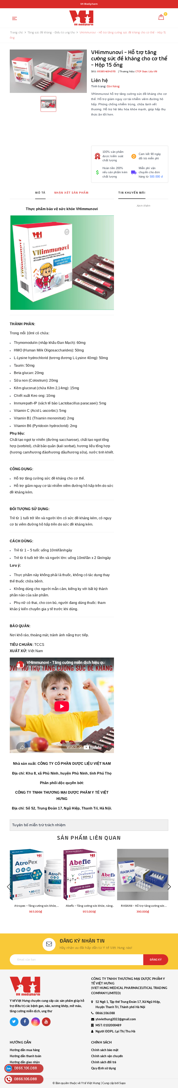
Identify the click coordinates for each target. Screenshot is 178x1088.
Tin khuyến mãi (131, 192)
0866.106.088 (105, 1013)
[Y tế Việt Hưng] (81, 18)
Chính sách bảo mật (105, 1050)
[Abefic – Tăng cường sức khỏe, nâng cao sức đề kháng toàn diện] (89, 874)
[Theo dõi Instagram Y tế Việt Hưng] (35, 1021)
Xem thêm (143, 205)
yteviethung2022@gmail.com (116, 1019)
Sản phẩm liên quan (89, 838)
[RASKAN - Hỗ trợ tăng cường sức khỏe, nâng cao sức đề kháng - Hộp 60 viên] (142, 874)
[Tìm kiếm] (151, 18)
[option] (48, 71)
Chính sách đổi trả (103, 1062)
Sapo (122, 1083)
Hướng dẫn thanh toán (25, 1056)
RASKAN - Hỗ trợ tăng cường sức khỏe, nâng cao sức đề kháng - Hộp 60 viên (143, 906)
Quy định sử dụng (103, 1068)
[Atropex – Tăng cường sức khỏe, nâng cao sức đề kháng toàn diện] (35, 874)
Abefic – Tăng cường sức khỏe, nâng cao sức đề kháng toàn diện (89, 906)
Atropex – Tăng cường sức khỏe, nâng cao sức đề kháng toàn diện (35, 906)
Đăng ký (156, 959)
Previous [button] (8, 887)
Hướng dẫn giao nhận (25, 1062)
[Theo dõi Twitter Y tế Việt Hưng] (14, 1021)
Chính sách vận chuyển (107, 1056)
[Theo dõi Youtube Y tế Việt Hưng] (46, 1021)
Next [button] (169, 887)
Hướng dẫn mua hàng (25, 1050)
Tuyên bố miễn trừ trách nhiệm (39, 825)
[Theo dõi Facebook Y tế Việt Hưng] (24, 1021)
